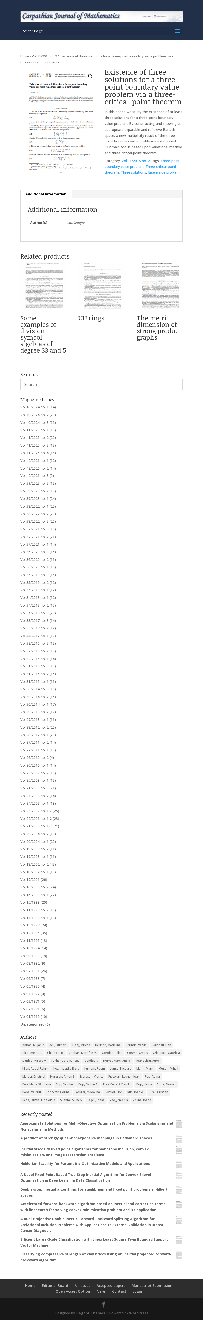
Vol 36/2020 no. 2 (34, 559)
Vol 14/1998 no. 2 (34, 910)
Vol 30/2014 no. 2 (34, 696)
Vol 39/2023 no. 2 (34, 491)
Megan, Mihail (168, 1068)
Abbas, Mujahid (33, 1045)
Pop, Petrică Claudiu (117, 1084)
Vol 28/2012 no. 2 (34, 727)
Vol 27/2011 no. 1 (34, 750)
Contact (119, 1291)
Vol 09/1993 (30, 955)
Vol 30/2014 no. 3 (34, 689)
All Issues (82, 1285)
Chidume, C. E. (32, 1053)
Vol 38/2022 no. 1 (34, 506)
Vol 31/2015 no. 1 (34, 681)
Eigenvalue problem (164, 172)
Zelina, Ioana (142, 1100)
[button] (90, 76)
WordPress (139, 1313)
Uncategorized (32, 1024)
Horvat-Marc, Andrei (117, 1061)
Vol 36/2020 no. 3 (34, 551)
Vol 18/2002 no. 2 (34, 864)
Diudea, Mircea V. (34, 1061)
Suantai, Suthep (71, 1100)
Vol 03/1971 (30, 1001)
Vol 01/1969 (30, 1016)
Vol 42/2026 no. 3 (34, 475)
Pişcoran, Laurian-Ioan (124, 1076)
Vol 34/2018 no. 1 (34, 597)
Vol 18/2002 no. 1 (34, 872)
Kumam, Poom (94, 1068)
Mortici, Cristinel (33, 1076)
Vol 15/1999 (30, 902)
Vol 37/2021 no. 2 (34, 536)
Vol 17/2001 (30, 879)
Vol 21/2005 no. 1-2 (36, 826)
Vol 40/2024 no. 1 (34, 407)
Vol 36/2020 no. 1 (34, 567)
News (101, 1291)
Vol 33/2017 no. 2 (34, 628)
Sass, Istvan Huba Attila (38, 1100)
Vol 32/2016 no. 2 (34, 651)
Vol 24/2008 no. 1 (34, 803)
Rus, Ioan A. (135, 1092)
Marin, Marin (145, 1068)
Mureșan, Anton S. (62, 1076)
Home (24, 56)
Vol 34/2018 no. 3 (34, 613)
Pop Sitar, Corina (58, 1092)
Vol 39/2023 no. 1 (34, 498)
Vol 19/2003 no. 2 (34, 849)
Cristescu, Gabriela (166, 1053)
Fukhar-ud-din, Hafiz (65, 1061)
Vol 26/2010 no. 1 (34, 765)
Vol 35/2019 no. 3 (34, 574)
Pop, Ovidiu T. (88, 1084)
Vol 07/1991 (30, 970)
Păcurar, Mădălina (87, 1092)
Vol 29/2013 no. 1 (34, 719)
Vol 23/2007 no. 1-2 (36, 810)
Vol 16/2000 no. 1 (34, 894)
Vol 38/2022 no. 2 (34, 513)
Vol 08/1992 (30, 963)
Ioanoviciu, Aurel (148, 1061)
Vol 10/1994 (30, 948)
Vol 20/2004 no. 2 (34, 833)
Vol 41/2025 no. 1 (34, 430)
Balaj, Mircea (81, 1045)
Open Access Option (73, 1291)
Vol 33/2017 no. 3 (34, 620)
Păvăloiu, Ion (114, 1092)
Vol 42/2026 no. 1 (34, 460)
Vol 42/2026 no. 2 (34, 468)
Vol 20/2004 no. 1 (34, 841)
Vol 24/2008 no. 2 (34, 795)
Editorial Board (55, 1285)
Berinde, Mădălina (108, 1045)
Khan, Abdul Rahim (35, 1068)
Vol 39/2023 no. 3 (34, 483)
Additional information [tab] (45, 194)
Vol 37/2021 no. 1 (34, 544)
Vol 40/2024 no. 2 (34, 414)
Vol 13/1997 (30, 925)
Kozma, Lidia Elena (66, 1068)
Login (137, 1291)
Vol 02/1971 (30, 1009)
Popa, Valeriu (31, 1092)
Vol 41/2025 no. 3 (34, 445)
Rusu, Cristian (158, 1092)
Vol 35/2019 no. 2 (34, 582)
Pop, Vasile (144, 1084)
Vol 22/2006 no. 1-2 (36, 818)
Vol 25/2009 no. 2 (34, 773)
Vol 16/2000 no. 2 (34, 887)
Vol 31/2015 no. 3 (34, 666)
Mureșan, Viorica (91, 1076)
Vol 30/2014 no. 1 (34, 704)
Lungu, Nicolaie (120, 1068)
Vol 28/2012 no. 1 (34, 734)
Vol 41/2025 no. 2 (34, 437)
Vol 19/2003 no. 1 (34, 856)
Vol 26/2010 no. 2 (34, 757)
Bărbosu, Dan (161, 1045)
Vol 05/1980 (30, 986)
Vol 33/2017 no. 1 (34, 635)
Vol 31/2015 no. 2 (44, 56)
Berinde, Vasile (136, 1045)
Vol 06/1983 (30, 978)
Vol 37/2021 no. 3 (34, 529)
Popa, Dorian (166, 1084)
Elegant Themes (90, 1313)
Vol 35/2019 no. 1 (34, 590)
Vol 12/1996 (30, 932)
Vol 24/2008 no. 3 (34, 788)
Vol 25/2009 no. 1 (34, 780)
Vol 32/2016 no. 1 (34, 658)
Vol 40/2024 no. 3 (34, 422)
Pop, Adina (152, 1076)
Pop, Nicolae (65, 1084)
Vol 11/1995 (30, 940)
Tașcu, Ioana (96, 1100)
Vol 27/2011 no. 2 (34, 742)
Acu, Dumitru (58, 1045)
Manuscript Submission (152, 1285)
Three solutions (133, 172)
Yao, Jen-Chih (119, 1100)
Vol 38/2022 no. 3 (34, 521)
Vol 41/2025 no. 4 (34, 452)
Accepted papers (111, 1285)
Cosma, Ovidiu (137, 1053)
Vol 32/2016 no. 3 (34, 643)
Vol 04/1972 (30, 993)
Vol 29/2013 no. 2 (34, 711)
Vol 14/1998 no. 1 (34, 917)
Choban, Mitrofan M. (83, 1053)
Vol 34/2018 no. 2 (34, 605)
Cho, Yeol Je (55, 1053)
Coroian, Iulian (112, 1053)
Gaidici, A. (91, 1061)
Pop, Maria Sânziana (36, 1084)
